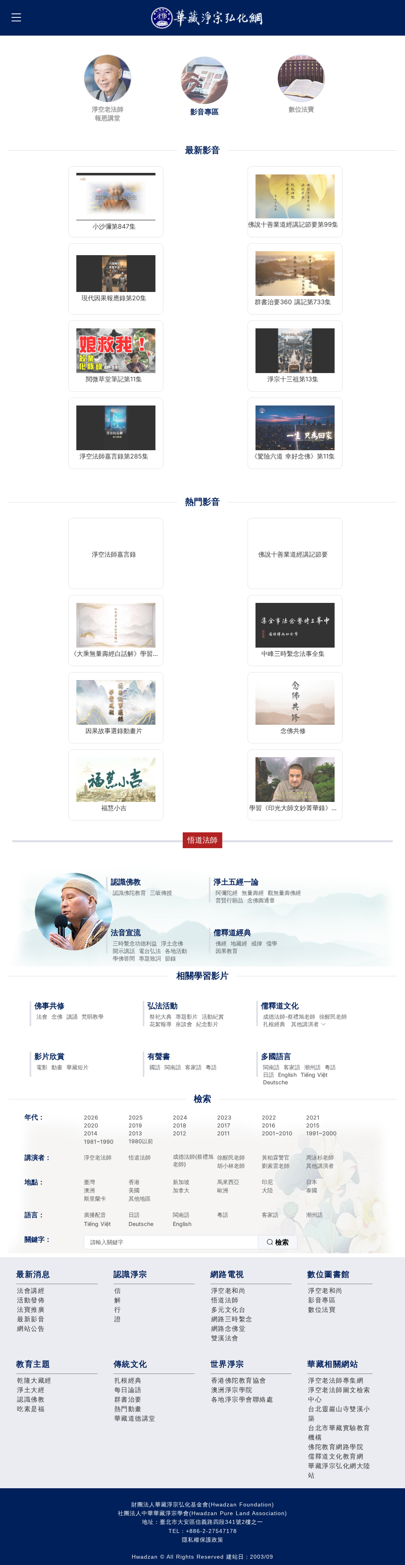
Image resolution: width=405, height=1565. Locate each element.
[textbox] (171, 1242)
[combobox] (190, 1242)
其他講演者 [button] (305, 1024)
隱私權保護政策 (202, 1540)
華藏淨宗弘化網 (208, 18)
